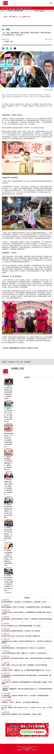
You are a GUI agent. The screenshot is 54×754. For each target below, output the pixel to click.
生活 (29, 8)
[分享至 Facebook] (3, 48)
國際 (21, 8)
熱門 (6, 8)
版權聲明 (27, 750)
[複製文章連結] (15, 48)
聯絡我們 (34, 750)
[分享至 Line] (7, 48)
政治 (10, 8)
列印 (51, 90)
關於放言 (19, 750)
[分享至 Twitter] (11, 48)
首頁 (5, 16)
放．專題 (9, 16)
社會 (18, 8)
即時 (2, 8)
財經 (14, 8)
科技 (25, 8)
